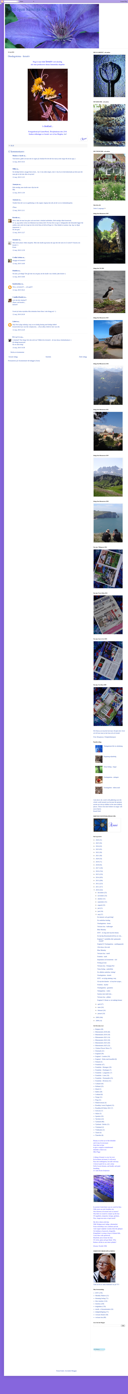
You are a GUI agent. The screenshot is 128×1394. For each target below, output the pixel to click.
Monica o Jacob (17, 156)
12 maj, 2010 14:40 (18, 263)
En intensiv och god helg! (105, 917)
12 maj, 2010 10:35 (18, 162)
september (101, 902)
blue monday (99, 1301)
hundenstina (16, 284)
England (98, 1053)
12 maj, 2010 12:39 (18, 250)
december (101, 892)
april (99, 1004)
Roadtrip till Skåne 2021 (103, 1108)
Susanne (15, 240)
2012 (97, 883)
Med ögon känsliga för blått (31, 9)
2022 (97, 852)
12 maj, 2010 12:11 (18, 210)
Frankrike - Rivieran (101, 1081)
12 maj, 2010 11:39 (18, 193)
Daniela (15, 270)
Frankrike (98, 1064)
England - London (101, 1056)
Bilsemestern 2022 (101, 1040)
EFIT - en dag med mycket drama (108, 933)
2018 (97, 865)
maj (99, 914)
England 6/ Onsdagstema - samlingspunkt (110, 944)
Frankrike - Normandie (102, 1078)
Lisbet (14, 321)
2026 (97, 840)
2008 (97, 1020)
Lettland (97, 1094)
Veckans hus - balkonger (105, 926)
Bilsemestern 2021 (101, 1037)
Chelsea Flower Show (102, 1048)
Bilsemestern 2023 (101, 1043)
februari (100, 1010)
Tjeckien (98, 1119)
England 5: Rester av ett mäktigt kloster (109, 1000)
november (101, 896)
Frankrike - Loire (100, 1075)
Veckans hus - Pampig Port (105, 966)
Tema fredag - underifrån (105, 969)
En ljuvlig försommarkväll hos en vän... (109, 936)
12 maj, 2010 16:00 (18, 277)
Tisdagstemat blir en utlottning (113, 746)
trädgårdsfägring (100, 1312)
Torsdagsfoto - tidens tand (112, 787)
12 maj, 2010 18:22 (18, 290)
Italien (97, 1092)
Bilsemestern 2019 (101, 1034)
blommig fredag (100, 1298)
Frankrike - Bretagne (101, 1067)
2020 (97, 859)
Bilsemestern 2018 (101, 1032)
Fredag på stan (101, 963)
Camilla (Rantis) (18, 297)
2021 (97, 855)
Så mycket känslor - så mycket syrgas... (109, 981)
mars (99, 1007)
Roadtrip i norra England (103, 1105)
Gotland (97, 1083)
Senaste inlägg (13, 357)
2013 (97, 880)
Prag (96, 1100)
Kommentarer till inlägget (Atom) (29, 361)
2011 (97, 887)
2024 (97, 846)
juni (99, 911)
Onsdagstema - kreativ (104, 975)
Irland (97, 1089)
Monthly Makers (100, 1295)
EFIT (97, 1293)
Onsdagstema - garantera (105, 988)
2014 (97, 877)
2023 (97, 849)
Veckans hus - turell (103, 953)
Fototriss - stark (102, 956)
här (65, 134)
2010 (97, 890)
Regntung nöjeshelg (110, 756)
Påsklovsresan (99, 1102)
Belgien (97, 1029)
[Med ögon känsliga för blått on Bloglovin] (99, 1350)
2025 (97, 843)
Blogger (74, 1371)
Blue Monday (101, 929)
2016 (97, 871)
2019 (97, 862)
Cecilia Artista (17, 257)
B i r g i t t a (16, 337)
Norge (97, 1097)
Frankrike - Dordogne (102, 1070)
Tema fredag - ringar (110, 767)
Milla (14, 169)
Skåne (97, 1113)
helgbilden (98, 1306)
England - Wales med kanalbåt (104, 1059)
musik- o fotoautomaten (102, 1309)
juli (99, 908)
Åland (97, 1132)
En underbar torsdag (103, 920)
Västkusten (98, 1130)
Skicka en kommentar (17, 352)
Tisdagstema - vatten (103, 991)
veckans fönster (100, 1315)
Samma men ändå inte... (104, 994)
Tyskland (98, 1122)
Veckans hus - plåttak (104, 997)
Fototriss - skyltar (102, 985)
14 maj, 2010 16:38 (18, 347)
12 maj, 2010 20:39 (18, 314)
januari (100, 1013)
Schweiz (98, 1111)
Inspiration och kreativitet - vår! (107, 959)
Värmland (98, 1127)
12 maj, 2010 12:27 (18, 232)
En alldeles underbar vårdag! (106, 972)
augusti (100, 905)
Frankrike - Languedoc (102, 1073)
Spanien (97, 1116)
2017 (97, 868)
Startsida (48, 357)
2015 (97, 874)
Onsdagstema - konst (103, 923)
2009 (97, 1017)
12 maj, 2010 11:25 (18, 177)
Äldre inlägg (83, 357)
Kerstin (15, 217)
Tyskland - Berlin (100, 1124)
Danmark (98, 1051)
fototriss (97, 1304)
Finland (97, 1062)
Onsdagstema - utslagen (111, 777)
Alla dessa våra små (103, 947)
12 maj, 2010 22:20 (18, 330)
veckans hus (99, 1317)
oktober (100, 899)
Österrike (98, 1135)
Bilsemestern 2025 (101, 1045)
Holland (97, 1086)
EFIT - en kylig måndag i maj (106, 978)
